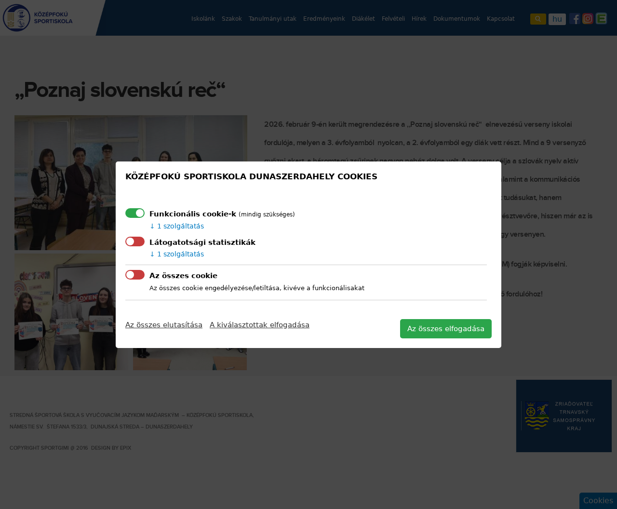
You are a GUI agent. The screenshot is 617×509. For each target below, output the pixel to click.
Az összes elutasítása (163, 325)
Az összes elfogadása (445, 328)
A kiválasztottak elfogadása (259, 325)
